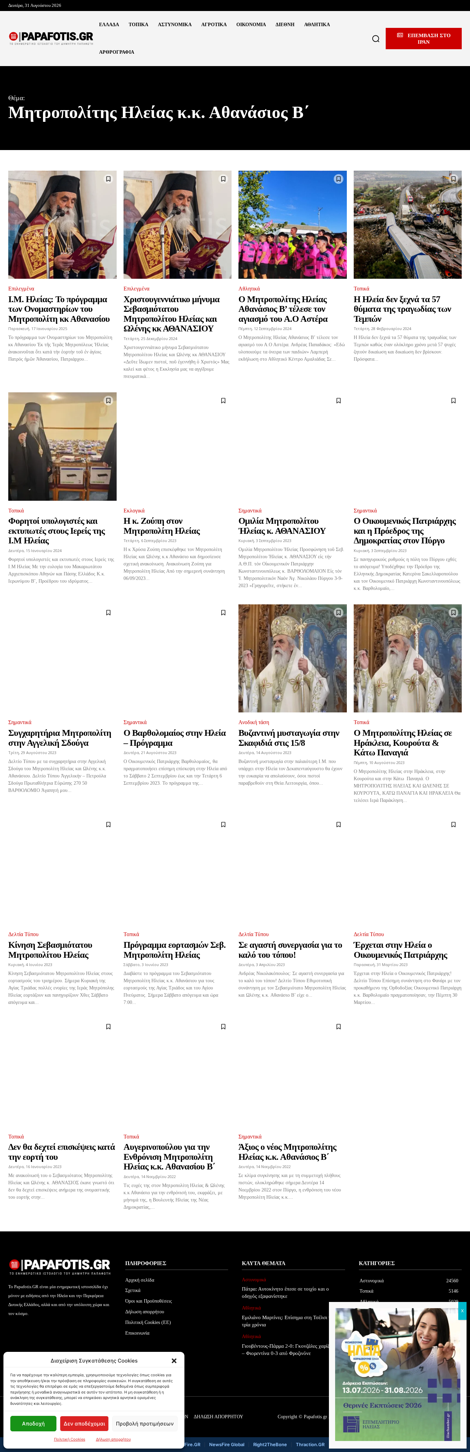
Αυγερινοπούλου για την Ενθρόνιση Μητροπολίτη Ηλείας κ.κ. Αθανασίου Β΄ (169, 1157)
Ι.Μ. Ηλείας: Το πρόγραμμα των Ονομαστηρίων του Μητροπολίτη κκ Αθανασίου (59, 309)
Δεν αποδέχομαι (84, 1423)
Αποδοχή (33, 1423)
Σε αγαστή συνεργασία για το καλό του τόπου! (290, 950)
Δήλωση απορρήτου (113, 1439)
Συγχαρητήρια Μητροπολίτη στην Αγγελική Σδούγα (59, 738)
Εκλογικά (134, 510)
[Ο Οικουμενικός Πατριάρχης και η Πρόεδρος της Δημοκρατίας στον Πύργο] (408, 446)
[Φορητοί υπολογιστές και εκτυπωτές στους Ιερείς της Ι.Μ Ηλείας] (62, 446)
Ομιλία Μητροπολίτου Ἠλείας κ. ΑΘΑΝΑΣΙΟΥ (282, 526)
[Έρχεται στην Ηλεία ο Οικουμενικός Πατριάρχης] (408, 870)
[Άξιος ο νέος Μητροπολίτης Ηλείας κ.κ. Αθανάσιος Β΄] (292, 1072)
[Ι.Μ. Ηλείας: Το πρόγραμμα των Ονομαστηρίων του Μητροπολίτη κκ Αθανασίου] (62, 225)
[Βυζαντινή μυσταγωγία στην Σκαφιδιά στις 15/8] (292, 658)
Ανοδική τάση (253, 722)
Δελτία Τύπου (23, 934)
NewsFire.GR (186, 1444)
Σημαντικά (249, 510)
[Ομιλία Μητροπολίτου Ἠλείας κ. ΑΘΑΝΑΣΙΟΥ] (292, 446)
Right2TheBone (270, 1444)
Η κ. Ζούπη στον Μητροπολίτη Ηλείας (162, 526)
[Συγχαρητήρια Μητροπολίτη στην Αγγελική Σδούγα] (62, 658)
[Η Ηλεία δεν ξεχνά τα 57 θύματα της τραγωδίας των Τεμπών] (408, 225)
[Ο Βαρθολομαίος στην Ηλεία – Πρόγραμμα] (178, 658)
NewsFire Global (226, 1444)
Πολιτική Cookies (69, 1439)
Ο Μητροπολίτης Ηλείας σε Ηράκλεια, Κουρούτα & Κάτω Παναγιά (403, 742)
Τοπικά (361, 289)
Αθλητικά (249, 289)
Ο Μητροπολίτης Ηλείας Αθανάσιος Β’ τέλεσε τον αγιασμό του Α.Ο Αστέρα (283, 309)
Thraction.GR (310, 1444)
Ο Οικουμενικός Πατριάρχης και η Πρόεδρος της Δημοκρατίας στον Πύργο (405, 530)
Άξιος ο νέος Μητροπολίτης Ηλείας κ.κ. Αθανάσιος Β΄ (287, 1152)
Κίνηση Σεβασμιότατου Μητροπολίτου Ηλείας (50, 950)
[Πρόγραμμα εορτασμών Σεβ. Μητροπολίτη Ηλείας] (178, 870)
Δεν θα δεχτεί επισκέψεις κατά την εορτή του (61, 1152)
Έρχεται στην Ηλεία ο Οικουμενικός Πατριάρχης (400, 950)
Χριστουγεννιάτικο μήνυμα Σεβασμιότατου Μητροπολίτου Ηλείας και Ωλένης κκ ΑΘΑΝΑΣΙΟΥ (172, 314)
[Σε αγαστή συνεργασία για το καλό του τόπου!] (292, 870)
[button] (174, 1360)
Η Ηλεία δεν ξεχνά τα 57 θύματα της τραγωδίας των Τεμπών (402, 309)
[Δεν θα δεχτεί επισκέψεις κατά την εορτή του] (62, 1072)
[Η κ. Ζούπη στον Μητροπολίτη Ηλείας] (178, 446)
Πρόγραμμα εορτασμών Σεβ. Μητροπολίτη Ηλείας (175, 950)
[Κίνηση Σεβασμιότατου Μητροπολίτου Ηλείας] (62, 870)
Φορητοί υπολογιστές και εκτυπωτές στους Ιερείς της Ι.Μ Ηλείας (56, 530)
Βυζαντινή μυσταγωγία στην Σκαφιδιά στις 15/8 (288, 738)
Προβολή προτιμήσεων (145, 1423)
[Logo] (51, 38)
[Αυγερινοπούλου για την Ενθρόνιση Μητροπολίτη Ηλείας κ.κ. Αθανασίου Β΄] (178, 1072)
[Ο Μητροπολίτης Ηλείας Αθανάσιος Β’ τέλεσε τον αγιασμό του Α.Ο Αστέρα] (292, 225)
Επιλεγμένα (21, 289)
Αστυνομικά (254, 1279)
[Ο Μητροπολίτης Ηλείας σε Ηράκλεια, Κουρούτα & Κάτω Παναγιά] (408, 658)
